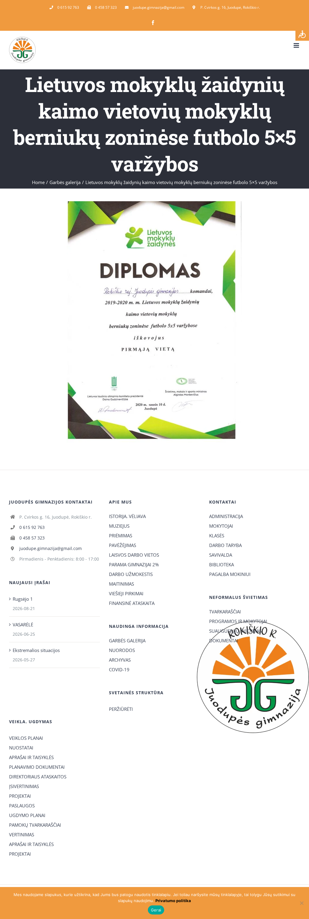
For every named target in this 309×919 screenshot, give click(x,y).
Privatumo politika (173, 900)
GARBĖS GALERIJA (127, 641)
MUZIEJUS (119, 526)
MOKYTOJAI (221, 526)
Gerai (156, 910)
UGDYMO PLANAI (27, 815)
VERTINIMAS (21, 835)
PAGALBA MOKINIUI (229, 574)
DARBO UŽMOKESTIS (131, 574)
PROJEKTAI (20, 796)
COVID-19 (119, 669)
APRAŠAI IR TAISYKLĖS (31, 757)
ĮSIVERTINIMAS (24, 786)
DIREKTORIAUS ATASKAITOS (37, 777)
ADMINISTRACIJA (226, 516)
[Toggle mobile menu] (297, 45)
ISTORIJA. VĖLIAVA (127, 516)
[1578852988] (154, 203)
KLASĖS (216, 536)
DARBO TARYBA (225, 545)
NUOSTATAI (21, 748)
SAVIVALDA (220, 555)
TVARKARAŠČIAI (225, 612)
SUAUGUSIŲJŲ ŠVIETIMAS (235, 631)
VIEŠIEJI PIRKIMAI (126, 593)
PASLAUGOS (22, 806)
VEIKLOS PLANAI (26, 738)
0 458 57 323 (32, 538)
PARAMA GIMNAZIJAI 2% (134, 564)
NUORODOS (122, 650)
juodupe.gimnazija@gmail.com (50, 548)
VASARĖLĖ (23, 625)
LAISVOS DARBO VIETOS (134, 555)
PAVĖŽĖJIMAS (122, 545)
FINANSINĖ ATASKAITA (131, 603)
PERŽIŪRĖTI (121, 709)
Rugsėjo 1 (23, 599)
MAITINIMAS (121, 584)
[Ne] (301, 903)
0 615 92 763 (32, 527)
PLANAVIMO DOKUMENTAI (37, 767)
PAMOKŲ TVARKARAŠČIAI (35, 825)
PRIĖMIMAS (120, 536)
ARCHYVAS (120, 660)
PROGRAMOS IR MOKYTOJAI (238, 621)
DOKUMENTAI (223, 641)
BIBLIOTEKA (221, 564)
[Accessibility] (302, 34)
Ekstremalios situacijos (36, 650)
